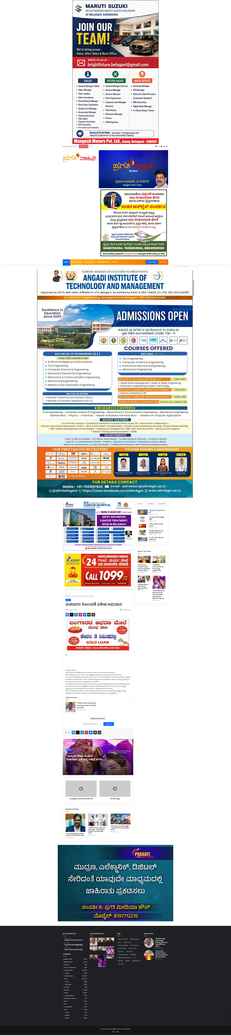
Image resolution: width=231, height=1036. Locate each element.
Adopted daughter (134, 939)
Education (68, 984)
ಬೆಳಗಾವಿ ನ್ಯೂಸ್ (121, 963)
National (69, 750)
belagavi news (127, 942)
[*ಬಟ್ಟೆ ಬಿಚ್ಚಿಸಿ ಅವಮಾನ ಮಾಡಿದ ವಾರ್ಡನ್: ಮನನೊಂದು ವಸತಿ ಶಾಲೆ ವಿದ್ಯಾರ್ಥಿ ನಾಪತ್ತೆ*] (102, 961)
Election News (69, 995)
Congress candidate (123, 945)
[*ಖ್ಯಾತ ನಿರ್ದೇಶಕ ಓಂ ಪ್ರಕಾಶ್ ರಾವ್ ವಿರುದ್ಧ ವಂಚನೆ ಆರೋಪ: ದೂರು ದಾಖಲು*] (93, 957)
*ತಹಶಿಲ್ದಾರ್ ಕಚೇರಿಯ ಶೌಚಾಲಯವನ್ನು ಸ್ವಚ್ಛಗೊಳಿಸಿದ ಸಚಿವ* (143, 586)
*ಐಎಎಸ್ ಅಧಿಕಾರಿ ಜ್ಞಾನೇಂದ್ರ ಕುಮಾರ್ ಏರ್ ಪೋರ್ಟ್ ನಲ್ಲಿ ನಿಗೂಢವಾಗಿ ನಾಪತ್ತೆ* (75, 834)
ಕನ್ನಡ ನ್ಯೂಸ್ (120, 960)
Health (67, 973)
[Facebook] (67, 614)
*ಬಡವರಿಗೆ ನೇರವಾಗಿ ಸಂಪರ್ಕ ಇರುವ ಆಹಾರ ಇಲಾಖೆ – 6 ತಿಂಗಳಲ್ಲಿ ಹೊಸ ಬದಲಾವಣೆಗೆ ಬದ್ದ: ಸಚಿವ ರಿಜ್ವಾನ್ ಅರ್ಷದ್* (97, 830)
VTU (135, 957)
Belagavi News (68, 959)
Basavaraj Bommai (98, 718)
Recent (150, 503)
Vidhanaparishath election (124, 957)
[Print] (93, 614)
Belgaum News (76, 262)
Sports (66, 1001)
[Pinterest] (80, 614)
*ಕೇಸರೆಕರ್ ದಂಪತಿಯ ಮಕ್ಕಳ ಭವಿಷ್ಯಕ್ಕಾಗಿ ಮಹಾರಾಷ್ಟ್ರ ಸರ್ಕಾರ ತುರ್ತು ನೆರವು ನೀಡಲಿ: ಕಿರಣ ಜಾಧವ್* (87, 705)
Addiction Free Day (123, 939)
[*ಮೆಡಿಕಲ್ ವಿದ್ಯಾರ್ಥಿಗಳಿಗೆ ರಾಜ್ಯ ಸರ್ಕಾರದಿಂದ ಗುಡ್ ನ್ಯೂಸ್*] (143, 532)
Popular (140, 503)
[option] (98, 757)
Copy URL (109, 724)
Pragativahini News (123, 954)
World (65, 1009)
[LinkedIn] (76, 614)
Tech (65, 1004)
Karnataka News (103, 262)
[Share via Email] (89, 614)
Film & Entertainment (70, 967)
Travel (67, 1018)
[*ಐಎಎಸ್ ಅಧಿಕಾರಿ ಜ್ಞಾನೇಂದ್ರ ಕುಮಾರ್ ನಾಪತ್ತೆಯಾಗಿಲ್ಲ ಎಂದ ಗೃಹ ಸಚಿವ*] (110, 940)
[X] (71, 614)
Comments (161, 503)
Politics (114, 262)
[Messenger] (84, 614)
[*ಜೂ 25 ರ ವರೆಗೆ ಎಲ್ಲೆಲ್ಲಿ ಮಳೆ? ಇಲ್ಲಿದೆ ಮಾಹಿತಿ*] (143, 539)
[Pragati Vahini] (79, 157)
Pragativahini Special (70, 998)
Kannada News (89, 262)
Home (68, 596)
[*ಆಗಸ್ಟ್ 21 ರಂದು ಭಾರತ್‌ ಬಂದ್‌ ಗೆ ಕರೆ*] (143, 512)
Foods (67, 1012)
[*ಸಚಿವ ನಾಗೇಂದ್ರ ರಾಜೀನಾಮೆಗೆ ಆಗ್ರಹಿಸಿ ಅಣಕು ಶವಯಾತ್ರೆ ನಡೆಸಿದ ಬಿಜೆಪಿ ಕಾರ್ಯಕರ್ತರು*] (144, 559)
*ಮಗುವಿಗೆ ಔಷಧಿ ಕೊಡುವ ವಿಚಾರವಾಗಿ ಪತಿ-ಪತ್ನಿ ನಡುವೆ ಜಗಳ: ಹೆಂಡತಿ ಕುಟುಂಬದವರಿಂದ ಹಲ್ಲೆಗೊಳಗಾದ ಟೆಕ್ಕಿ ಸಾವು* (115, 146)
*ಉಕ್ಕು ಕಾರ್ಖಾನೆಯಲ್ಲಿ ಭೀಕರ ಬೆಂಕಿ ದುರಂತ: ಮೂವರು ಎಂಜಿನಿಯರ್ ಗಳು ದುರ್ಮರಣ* (85, 757)
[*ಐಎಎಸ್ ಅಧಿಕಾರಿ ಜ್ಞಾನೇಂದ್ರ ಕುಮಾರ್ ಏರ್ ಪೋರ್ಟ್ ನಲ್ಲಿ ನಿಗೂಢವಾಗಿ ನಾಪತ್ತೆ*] (75, 823)
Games (67, 1015)
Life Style (66, 987)
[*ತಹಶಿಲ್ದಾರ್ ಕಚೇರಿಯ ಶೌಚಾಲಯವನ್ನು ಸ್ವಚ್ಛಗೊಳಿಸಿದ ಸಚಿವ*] (144, 579)
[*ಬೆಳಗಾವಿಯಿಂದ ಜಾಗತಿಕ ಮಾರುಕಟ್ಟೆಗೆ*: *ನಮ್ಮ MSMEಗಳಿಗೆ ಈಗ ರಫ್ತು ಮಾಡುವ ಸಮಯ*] (120, 819)
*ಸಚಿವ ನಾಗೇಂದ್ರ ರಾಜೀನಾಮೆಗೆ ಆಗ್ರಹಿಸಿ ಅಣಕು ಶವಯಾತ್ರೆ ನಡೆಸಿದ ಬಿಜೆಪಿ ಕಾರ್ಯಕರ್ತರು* (144, 567)
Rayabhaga (133, 954)
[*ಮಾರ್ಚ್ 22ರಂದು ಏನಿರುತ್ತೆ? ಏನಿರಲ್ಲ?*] (143, 525)
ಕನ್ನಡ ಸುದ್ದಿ (127, 960)
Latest (66, 262)
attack (119, 942)
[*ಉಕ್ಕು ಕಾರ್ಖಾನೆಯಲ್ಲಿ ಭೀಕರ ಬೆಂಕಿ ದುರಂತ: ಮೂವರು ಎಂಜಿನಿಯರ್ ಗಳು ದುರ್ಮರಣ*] (110, 956)
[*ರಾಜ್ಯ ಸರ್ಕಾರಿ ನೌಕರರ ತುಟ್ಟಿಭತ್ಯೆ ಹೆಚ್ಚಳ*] (143, 519)
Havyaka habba (122, 948)
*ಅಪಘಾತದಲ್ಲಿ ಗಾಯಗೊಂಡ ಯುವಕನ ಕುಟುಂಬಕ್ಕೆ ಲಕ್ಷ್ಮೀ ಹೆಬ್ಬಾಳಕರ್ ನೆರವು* (158, 567)
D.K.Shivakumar (134, 945)
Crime (67, 981)
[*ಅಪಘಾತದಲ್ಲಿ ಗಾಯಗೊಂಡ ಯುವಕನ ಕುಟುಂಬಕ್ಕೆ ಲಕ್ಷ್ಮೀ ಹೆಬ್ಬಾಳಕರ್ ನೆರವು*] (158, 559)
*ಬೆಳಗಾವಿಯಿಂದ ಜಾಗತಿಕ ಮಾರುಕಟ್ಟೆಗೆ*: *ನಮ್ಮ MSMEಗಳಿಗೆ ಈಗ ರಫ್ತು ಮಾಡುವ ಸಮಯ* (120, 827)
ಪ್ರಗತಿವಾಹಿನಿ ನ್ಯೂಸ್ (136, 960)
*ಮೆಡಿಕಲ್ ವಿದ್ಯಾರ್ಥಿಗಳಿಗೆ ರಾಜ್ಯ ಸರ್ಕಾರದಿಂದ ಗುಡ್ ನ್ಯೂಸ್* (156, 531)
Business (66, 964)
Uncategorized (68, 1006)
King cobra (120, 951)
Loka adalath (129, 951)
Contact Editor (152, 262)
